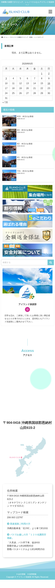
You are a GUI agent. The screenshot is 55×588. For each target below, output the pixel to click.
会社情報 (21, 574)
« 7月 (5, 102)
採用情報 (32, 574)
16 (49, 83)
